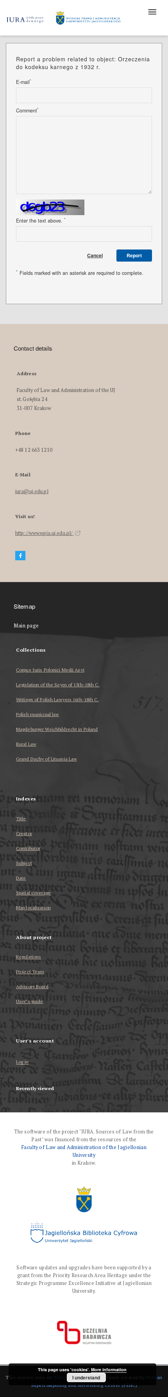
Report (134, 255)
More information (109, 1369)
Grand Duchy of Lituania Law (46, 759)
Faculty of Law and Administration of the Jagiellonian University (84, 1151)
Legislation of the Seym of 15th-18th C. (58, 685)
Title (21, 818)
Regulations (28, 957)
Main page (26, 625)
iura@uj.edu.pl (31, 491)
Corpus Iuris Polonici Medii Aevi (50, 670)
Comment (27, 110)
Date (21, 878)
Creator (24, 833)
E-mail (23, 82)
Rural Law (26, 744)
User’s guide (29, 1001)
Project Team (30, 972)
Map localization (33, 908)
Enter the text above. (41, 220)
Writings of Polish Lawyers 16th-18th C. (57, 699)
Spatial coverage (33, 893)
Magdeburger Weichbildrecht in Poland (57, 729)
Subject (24, 863)
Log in (22, 1062)
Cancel (95, 255)
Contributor (28, 848)
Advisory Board (32, 986)
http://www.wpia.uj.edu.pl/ (44, 533)
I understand (86, 1377)
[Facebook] (20, 555)
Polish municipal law (37, 714)
